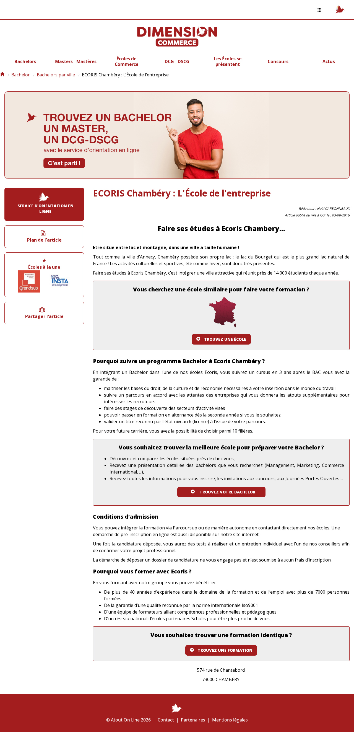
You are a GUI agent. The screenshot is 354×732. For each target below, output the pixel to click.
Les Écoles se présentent (227, 61)
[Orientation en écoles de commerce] (2, 75)
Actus (328, 61)
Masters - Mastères (76, 61)
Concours (278, 61)
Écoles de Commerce (126, 61)
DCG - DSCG (177, 61)
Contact (166, 720)
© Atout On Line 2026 (128, 720)
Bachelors (25, 61)
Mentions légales (230, 720)
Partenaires (193, 720)
